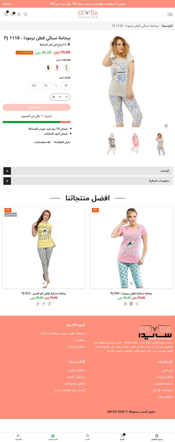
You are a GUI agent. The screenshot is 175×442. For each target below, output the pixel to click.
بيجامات (80, 340)
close (166, 3)
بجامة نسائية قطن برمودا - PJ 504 (131, 293)
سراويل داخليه (76, 377)
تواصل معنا (165, 397)
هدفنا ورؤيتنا (164, 377)
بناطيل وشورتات (75, 383)
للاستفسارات (42, 142)
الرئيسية (167, 25)
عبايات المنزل (76, 347)
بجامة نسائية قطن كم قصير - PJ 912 (44, 293)
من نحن (167, 370)
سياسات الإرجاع (162, 390)
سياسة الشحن (163, 383)
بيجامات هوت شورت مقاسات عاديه (63, 333)
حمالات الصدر (76, 370)
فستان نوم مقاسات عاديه (69, 390)
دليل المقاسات (62, 142)
